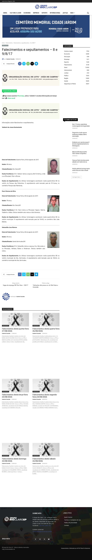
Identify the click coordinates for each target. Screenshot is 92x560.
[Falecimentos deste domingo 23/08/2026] (15, 449)
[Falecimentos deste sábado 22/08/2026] (46, 449)
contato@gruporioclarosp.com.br (42, 531)
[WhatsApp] (28, 63)
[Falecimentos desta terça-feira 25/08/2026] (15, 385)
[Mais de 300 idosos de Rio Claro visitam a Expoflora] (67, 154)
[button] (88, 13)
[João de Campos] (30, 78)
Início (3, 43)
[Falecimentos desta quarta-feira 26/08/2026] (46, 319)
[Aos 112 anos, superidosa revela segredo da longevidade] (67, 126)
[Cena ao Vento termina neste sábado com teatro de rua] (67, 162)
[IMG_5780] (46, 26)
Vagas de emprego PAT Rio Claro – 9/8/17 (15, 285)
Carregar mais (76, 177)
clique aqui (11, 98)
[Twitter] (24, 63)
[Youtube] (49, 539)
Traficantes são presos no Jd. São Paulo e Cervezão (45, 286)
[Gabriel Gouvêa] (3, 59)
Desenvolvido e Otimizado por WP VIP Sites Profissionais (75, 548)
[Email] (32, 63)
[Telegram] (36, 63)
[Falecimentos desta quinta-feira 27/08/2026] (15, 319)
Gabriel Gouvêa (10, 59)
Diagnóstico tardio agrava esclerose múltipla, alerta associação (79, 134)
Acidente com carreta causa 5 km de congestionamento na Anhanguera (80, 143)
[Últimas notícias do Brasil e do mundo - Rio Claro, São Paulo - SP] (15, 519)
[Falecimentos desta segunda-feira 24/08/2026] (46, 385)
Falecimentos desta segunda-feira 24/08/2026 (45, 396)
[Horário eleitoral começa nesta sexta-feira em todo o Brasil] (67, 170)
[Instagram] (40, 539)
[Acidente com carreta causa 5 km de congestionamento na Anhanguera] (67, 144)
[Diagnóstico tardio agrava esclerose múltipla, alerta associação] (67, 135)
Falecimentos (9, 43)
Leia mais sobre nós (45, 525)
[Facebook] (20, 63)
